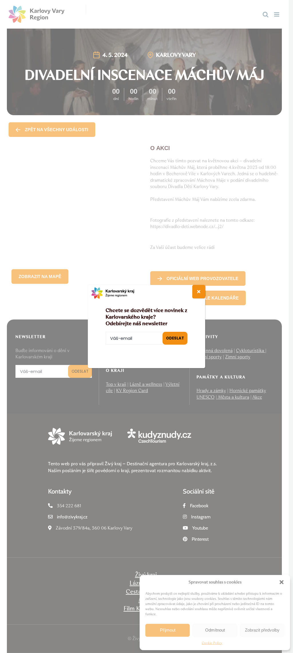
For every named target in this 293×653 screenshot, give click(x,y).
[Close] (198, 291)
